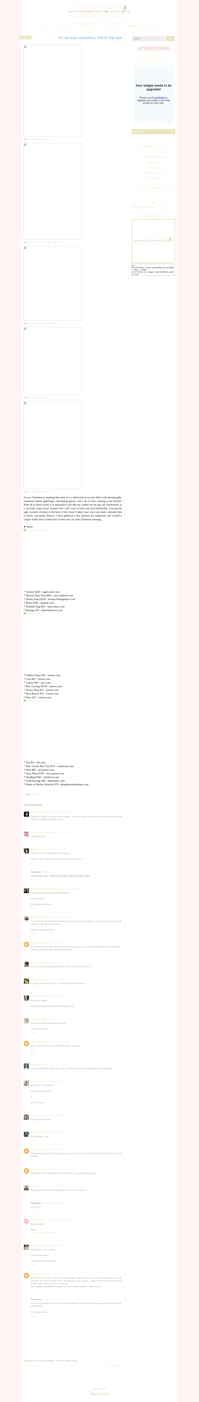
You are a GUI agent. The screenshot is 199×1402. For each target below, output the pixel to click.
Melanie (34, 849)
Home (45, 26)
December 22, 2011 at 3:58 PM (51, 996)
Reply (33, 823)
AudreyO (35, 1064)
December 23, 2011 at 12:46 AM (59, 1169)
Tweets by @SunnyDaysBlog (144, 207)
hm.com (31, 397)
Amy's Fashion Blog (39, 832)
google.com (32, 491)
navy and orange (38, 1019)
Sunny (41, 139)
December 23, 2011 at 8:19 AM (49, 1245)
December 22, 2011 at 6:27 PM (52, 1064)
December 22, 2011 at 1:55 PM (53, 943)
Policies (110, 26)
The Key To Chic (38, 1169)
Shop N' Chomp (38, 962)
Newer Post (31, 1365)
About (63, 26)
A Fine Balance (37, 812)
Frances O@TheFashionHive (43, 889)
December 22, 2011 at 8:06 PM (51, 1115)
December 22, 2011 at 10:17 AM (52, 849)
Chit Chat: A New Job (155, 167)
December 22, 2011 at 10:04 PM (52, 1132)
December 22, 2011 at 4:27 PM (59, 1019)
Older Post (114, 1365)
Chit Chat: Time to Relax (154, 173)
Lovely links (87, 26)
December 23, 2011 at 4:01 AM (55, 1203)
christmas (35, 794)
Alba (33, 1245)
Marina (34, 1081)
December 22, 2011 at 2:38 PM (59, 962)
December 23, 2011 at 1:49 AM (50, 1186)
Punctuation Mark (39, 979)
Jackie (33, 1186)
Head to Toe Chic (38, 917)
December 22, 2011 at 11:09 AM (55, 872)
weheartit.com (33, 139)
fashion (42, 794)
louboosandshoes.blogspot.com (38, 242)
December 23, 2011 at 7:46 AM (56, 1220)
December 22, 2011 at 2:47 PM (61, 979)
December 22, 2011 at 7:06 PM (51, 1081)
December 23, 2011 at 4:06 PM (55, 1299)
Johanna (34, 1132)
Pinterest (48, 139)
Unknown (35, 943)
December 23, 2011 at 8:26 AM (53, 1274)
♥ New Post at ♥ (43, 1232)
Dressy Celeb (36, 1220)
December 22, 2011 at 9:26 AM (62, 832)
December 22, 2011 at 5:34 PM (56, 1042)
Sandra (34, 996)
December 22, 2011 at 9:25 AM (58, 812)
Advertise (133, 26)
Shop (154, 26)
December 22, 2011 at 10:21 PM (53, 1149)
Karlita (34, 1115)
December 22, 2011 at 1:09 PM (70, 889)
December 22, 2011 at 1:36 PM (60, 917)
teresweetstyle (37, 1042)
